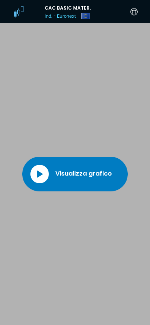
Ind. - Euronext (60, 16)
